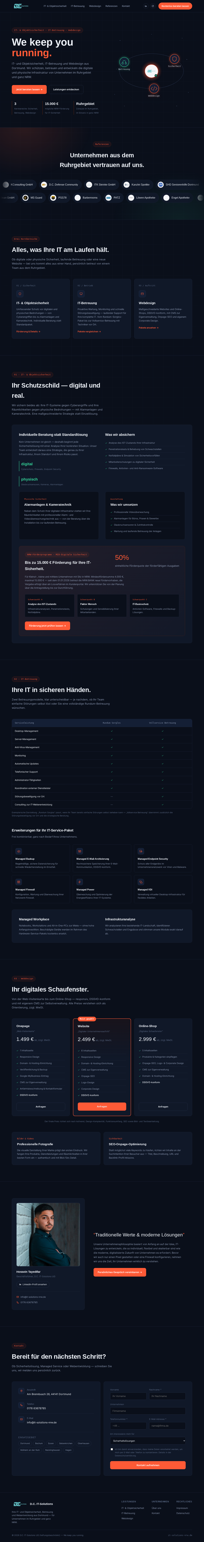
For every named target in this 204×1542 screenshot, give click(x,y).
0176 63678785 (29, 1302)
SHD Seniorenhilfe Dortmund (150, 184)
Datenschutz (183, 1513)
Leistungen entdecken (66, 89)
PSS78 (92, 197)
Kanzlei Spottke (108, 184)
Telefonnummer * (118, 1419)
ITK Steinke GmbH (72, 184)
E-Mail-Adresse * (157, 1419)
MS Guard (65, 197)
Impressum (182, 1508)
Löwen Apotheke (175, 197)
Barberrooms (119, 197)
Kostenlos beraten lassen (175, 6)
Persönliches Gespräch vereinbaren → (120, 1272)
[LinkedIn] (146, 6)
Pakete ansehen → (149, 327)
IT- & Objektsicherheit (55, 6)
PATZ (146, 197)
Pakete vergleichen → (89, 331)
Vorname (114, 1389)
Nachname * (155, 1389)
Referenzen (111, 6)
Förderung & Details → (28, 331)
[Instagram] (153, 6)
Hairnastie (189, 184)
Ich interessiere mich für (122, 1434)
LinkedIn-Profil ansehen (35, 1284)
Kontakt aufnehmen (148, 1465)
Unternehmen (117, 1404)
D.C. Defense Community (31, 184)
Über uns (156, 1508)
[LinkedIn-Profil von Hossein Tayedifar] (48, 1234)
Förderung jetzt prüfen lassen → (47, 625)
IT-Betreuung (78, 6)
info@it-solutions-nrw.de (33, 1297)
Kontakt (126, 6)
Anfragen (41, 1106)
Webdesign (95, 6)
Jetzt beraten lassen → (29, 89)
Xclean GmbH (36, 197)
